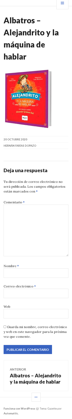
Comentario (14, 202)
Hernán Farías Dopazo (20, 145)
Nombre (11, 266)
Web (7, 307)
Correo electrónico (20, 286)
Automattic (11, 413)
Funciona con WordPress (19, 408)
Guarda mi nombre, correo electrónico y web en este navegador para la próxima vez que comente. (35, 332)
